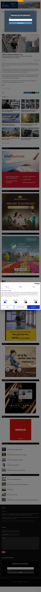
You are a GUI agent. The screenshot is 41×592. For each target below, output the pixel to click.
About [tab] (34, 286)
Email (10, 17)
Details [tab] (20, 286)
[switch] (15, 302)
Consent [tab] (7, 286)
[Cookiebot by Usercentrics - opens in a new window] (35, 284)
